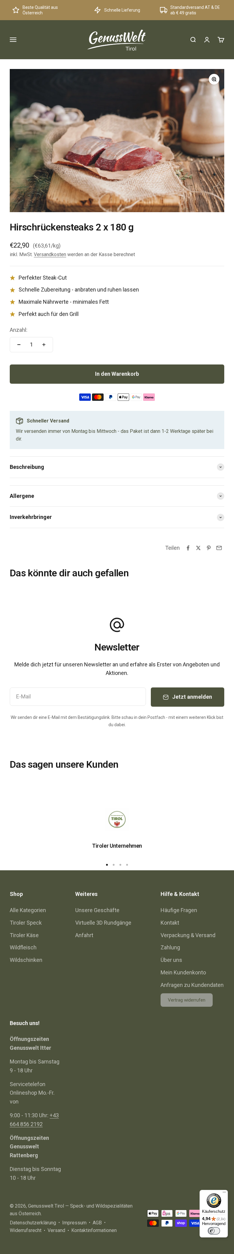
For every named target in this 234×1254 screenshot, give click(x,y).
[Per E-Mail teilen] (219, 548)
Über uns (171, 960)
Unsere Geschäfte (97, 910)
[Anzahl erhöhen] (44, 344)
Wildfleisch (23, 947)
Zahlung (170, 947)
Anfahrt (84, 935)
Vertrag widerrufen (186, 1000)
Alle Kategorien (28, 910)
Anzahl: (18, 330)
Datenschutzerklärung (33, 1223)
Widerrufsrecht (25, 1230)
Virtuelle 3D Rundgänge (103, 922)
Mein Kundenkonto (183, 972)
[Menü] (224, 1193)
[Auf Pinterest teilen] (209, 548)
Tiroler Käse (24, 935)
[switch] (214, 1230)
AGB (97, 1223)
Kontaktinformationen (94, 1230)
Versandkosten (50, 254)
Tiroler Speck (26, 922)
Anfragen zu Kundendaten (192, 985)
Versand (56, 1230)
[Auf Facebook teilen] (188, 548)
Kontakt (170, 922)
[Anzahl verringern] (19, 344)
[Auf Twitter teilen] (198, 548)
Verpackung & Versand (188, 935)
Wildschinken (26, 960)
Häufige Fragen (179, 910)
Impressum (74, 1223)
